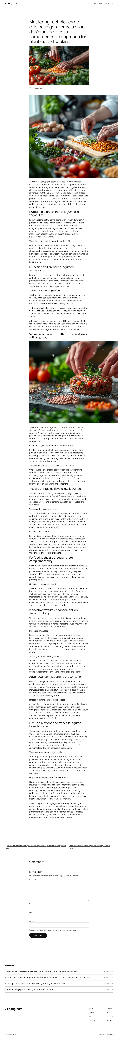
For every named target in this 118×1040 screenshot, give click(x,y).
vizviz (36, 88)
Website (31, 921)
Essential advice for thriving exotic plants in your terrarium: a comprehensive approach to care (47, 977)
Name (31, 904)
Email (31, 912)
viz (41, 88)
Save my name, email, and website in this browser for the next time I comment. (53, 930)
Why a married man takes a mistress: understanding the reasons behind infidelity (41, 971)
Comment (32, 880)
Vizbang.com (11, 3)
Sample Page (108, 3)
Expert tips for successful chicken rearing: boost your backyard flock (36, 983)
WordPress (110, 1034)
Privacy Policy (97, 3)
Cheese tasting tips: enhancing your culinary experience (30, 989)
